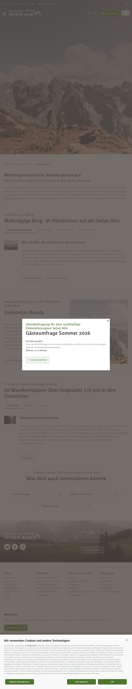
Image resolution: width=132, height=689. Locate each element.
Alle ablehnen (81, 682)
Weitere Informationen (19, 682)
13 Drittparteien (30, 646)
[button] (127, 640)
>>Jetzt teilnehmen (37, 360)
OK (112, 682)
